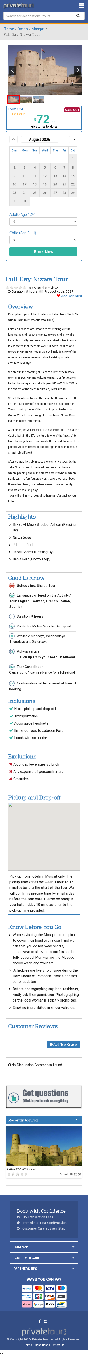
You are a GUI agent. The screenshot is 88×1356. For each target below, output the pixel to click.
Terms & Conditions (36, 1345)
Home (8, 28)
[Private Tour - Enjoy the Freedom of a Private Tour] (19, 5)
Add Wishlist (71, 296)
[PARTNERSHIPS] (73, 1268)
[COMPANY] (73, 1247)
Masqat (38, 28)
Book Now (43, 251)
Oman (22, 28)
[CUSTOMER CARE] (73, 1258)
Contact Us (57, 1345)
